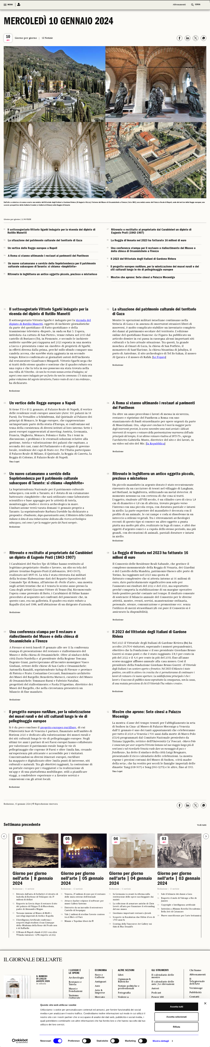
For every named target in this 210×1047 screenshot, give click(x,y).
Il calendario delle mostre (162, 976)
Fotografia (124, 993)
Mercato (100, 997)
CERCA (197, 5)
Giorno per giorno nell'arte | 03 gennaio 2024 (178, 879)
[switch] (86, 1040)
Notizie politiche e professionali (128, 987)
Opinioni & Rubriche (124, 980)
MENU (10, 5)
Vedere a (123, 997)
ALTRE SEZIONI (126, 970)
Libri (120, 975)
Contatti (194, 997)
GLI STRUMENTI (160, 970)
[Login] (17, 5)
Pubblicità (195, 992)
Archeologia (76, 978)
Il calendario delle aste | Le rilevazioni (162, 983)
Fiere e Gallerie (100, 976)
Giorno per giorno (26, 38)
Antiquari (100, 982)
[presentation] (4, 837)
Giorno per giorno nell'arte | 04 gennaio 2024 (130, 879)
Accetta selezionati (176, 1016)
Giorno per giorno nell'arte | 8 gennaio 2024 (33, 879)
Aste (97, 986)
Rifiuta (176, 1026)
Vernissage (196, 988)
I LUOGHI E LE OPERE (75, 972)
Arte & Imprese (100, 991)
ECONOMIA (101, 970)
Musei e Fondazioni (75, 990)
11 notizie (29, 889)
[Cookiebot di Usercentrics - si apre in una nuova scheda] (19, 1041)
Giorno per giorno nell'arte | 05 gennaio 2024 (82, 879)
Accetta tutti (176, 1006)
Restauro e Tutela (75, 983)
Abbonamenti (179, 5)
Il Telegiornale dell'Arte (197, 981)
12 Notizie (47, 38)
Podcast (156, 993)
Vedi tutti (201, 825)
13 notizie (78, 889)
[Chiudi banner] (205, 1003)
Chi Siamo (195, 970)
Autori (155, 988)
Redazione (18, 889)
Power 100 (157, 997)
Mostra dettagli (161, 1041)
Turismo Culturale (74, 996)
